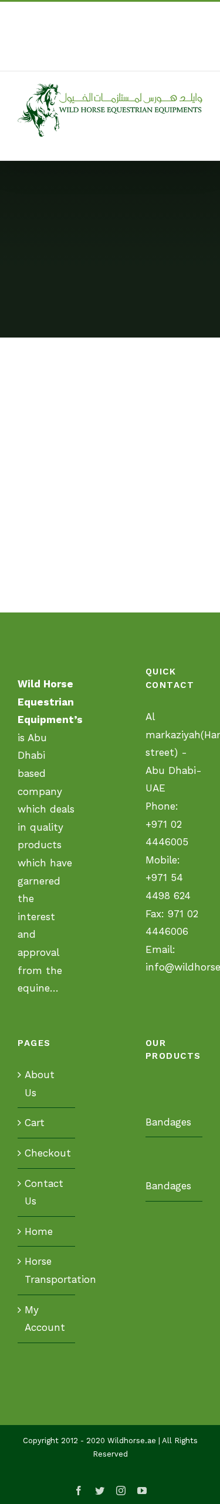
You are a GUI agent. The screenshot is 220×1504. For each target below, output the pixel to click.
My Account (45, 1319)
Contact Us (44, 1192)
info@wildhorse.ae (130, 57)
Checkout (47, 1153)
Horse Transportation (47, 1270)
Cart (35, 1122)
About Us (40, 1084)
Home (39, 1231)
